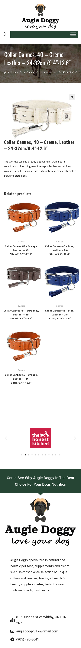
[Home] (5, 72)
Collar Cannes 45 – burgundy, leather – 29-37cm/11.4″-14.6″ (21, 314)
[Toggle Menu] (73, 34)
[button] (72, 97)
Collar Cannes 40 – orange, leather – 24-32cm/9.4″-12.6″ (21, 379)
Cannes (21, 241)
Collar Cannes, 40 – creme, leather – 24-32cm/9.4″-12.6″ (49, 72)
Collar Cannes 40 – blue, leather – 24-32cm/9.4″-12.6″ (59, 250)
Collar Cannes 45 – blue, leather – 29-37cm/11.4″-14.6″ (59, 314)
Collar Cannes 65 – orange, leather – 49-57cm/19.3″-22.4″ (21, 250)
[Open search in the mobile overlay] (5, 34)
